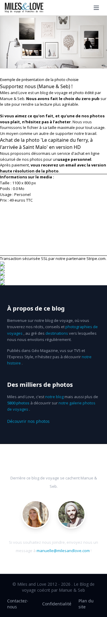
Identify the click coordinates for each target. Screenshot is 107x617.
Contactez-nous (17, 604)
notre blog (54, 396)
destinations (56, 333)
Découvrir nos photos (28, 421)
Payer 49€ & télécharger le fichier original (53, 229)
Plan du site (86, 604)
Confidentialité (56, 604)
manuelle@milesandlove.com (63, 550)
